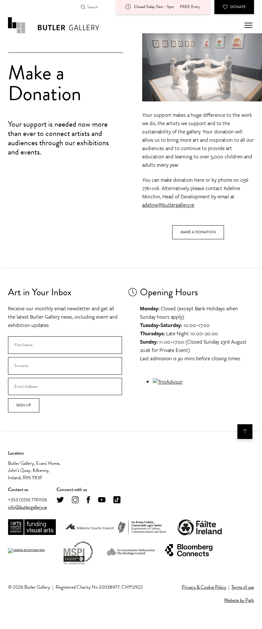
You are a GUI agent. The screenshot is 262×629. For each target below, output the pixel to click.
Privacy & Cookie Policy (204, 587)
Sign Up (23, 405)
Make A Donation (198, 232)
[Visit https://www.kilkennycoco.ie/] (89, 527)
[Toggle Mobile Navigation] (248, 25)
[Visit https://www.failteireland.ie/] (200, 527)
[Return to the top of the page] (244, 431)
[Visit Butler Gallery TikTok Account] (116, 500)
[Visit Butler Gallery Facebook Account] (88, 500)
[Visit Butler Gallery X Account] (60, 500)
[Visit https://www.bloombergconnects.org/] (188, 550)
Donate (238, 7)
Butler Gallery (60, 25)
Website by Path (239, 600)
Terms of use (242, 587)
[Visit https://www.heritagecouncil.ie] (131, 550)
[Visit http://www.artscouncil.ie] (32, 527)
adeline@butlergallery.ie (168, 205)
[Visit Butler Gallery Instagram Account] (75, 500)
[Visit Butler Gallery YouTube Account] (101, 500)
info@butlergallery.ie (27, 507)
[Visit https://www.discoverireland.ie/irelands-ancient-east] (26, 550)
